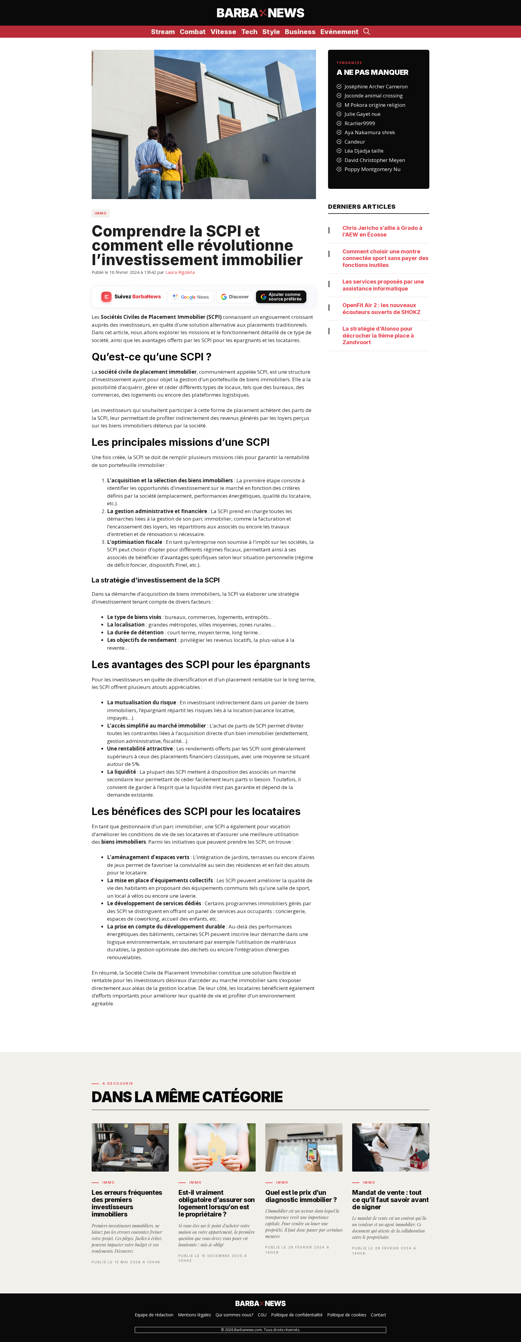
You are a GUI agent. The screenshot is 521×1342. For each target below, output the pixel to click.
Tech (249, 32)
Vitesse (223, 32)
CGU (262, 1315)
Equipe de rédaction (154, 1315)
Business (300, 32)
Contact (378, 1315)
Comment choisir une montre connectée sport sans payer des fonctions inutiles (385, 258)
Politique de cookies (346, 1315)
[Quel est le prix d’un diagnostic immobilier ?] (304, 1194)
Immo (100, 213)
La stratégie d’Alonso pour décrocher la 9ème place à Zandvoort (378, 335)
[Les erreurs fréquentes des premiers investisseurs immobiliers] (130, 1194)
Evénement (339, 32)
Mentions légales (194, 1315)
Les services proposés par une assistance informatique (383, 285)
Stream (163, 32)
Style (271, 32)
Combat (193, 32)
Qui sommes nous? (234, 1315)
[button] (366, 32)
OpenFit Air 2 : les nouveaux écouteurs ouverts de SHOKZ (382, 308)
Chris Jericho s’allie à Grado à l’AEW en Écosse (382, 231)
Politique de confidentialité (297, 1315)
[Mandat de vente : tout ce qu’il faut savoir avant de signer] (390, 1194)
